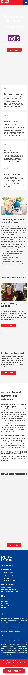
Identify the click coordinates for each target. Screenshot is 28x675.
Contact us (5, 599)
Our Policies (5, 605)
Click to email (8, 576)
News (16, 487)
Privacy (5, 663)
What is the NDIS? (6, 587)
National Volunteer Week (14, 507)
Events (12, 487)
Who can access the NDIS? (9, 592)
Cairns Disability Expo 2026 (14, 484)
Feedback (4, 601)
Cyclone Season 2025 (14, 527)
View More (14, 545)
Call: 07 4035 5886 (15, 671)
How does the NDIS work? (9, 590)
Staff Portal (5, 603)
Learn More (14, 50)
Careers (3, 607)
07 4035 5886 (8, 573)
